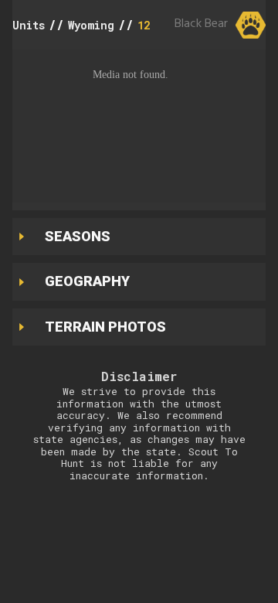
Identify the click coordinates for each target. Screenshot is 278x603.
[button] (139, 126)
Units (28, 25)
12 (143, 25)
